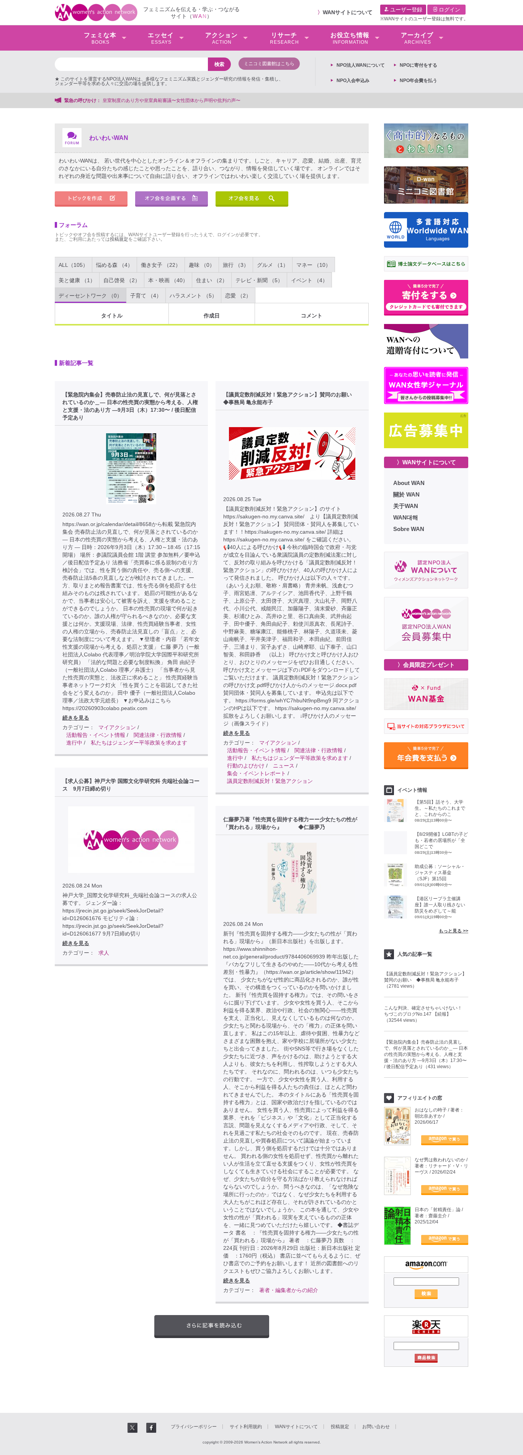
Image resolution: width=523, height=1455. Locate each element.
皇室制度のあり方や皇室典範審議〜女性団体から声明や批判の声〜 (174, 100)
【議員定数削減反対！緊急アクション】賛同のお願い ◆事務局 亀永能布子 (290, 398)
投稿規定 (119, 239)
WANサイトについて (348, 12)
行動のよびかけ (246, 766)
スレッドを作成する (91, 199)
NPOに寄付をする (418, 65)
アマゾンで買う (444, 1140)
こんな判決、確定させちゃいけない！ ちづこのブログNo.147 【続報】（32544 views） (425, 1014)
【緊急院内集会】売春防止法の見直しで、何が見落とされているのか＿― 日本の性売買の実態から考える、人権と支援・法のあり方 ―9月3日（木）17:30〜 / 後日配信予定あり (130, 406)
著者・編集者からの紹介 (288, 1290)
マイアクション (117, 727)
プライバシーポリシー (194, 1426)
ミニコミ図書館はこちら (269, 63)
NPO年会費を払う (418, 80)
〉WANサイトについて (426, 462)
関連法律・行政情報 (158, 735)
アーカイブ (417, 38)
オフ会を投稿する (171, 199)
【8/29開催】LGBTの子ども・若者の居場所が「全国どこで (441, 840)
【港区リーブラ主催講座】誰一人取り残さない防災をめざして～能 (440, 905)
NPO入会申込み (353, 80)
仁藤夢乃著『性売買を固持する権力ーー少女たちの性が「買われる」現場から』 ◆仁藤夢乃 (290, 823)
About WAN (409, 483)
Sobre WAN (408, 529)
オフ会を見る (252, 199)
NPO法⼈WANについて (361, 65)
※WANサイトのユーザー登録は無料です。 (424, 18)
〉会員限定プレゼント (426, 664)
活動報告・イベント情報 (95, 735)
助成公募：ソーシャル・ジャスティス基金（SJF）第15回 (440, 872)
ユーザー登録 (405, 10)
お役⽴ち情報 (349, 38)
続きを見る (75, 718)
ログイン (448, 10)
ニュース (283, 766)
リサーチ (284, 38)
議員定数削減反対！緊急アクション (270, 781)
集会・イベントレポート (256, 773)
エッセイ (161, 38)
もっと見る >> (453, 931)
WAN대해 (405, 517)
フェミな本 (100, 38)
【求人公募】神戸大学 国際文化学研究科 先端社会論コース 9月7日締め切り (130, 785)
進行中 (74, 743)
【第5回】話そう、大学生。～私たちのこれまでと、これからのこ (440, 808)
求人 (103, 953)
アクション (221, 38)
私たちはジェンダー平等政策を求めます (139, 743)
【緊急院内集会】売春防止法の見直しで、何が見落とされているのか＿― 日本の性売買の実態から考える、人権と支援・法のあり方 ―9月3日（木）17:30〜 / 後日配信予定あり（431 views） (426, 1054)
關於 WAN (406, 494)
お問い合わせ (376, 1426)
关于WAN (405, 506)
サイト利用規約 (246, 1426)
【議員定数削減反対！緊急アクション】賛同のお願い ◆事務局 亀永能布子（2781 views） (425, 980)
